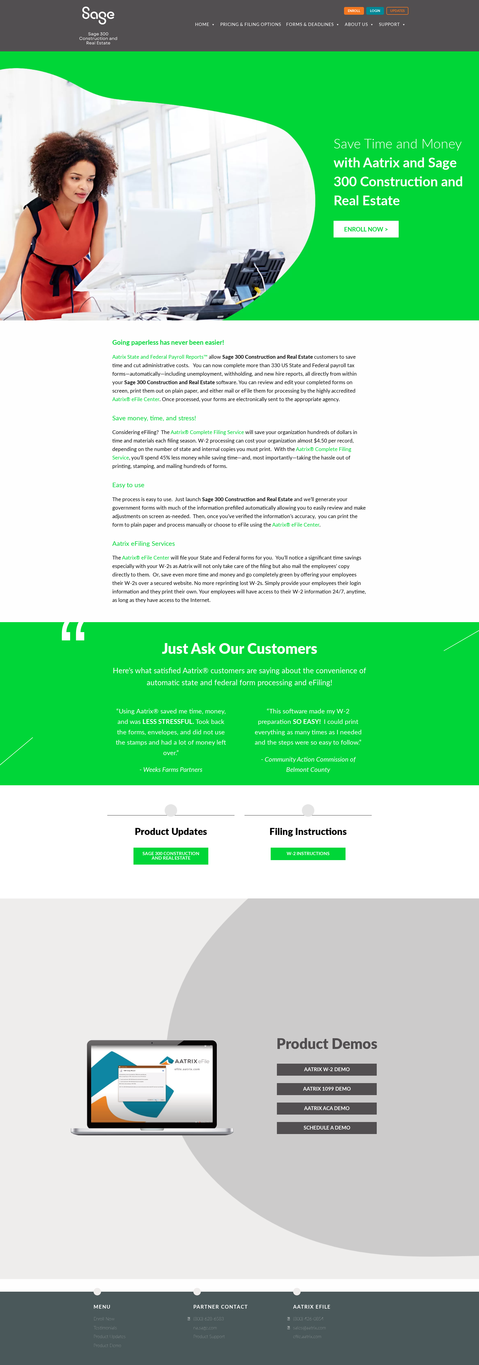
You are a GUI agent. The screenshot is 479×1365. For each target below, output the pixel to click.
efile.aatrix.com (307, 1337)
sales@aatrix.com (309, 1328)
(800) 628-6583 (208, 1319)
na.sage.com (205, 1328)
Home (202, 24)
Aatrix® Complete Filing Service (207, 432)
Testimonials (105, 1328)
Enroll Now (104, 1319)
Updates (397, 11)
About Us (356, 24)
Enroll (354, 11)
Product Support (209, 1337)
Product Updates (110, 1337)
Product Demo (107, 1346)
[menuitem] (354, 11)
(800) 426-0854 (308, 1319)
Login (375, 11)
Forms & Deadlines (310, 24)
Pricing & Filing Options (250, 24)
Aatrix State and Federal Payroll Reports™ (160, 357)
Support (389, 24)
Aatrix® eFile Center (135, 399)
